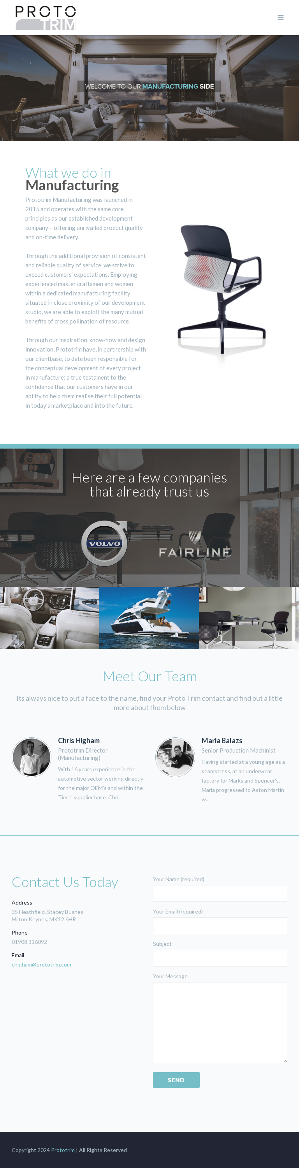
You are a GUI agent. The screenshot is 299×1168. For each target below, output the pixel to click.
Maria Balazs (222, 740)
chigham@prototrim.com (41, 964)
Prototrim (63, 1150)
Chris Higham (79, 740)
